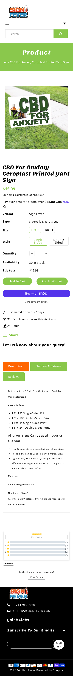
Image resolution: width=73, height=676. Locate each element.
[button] (8, 23)
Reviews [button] (8, 563)
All (5, 62)
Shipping (8, 194)
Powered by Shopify (49, 670)
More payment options (36, 301)
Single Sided (38, 241)
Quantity (9, 253)
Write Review (36, 577)
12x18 (35, 230)
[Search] (61, 33)
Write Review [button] (36, 537)
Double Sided (58, 241)
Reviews (13, 377)
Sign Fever (36, 214)
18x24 (48, 230)
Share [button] (14, 335)
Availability (11, 262)
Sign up (59, 644)
